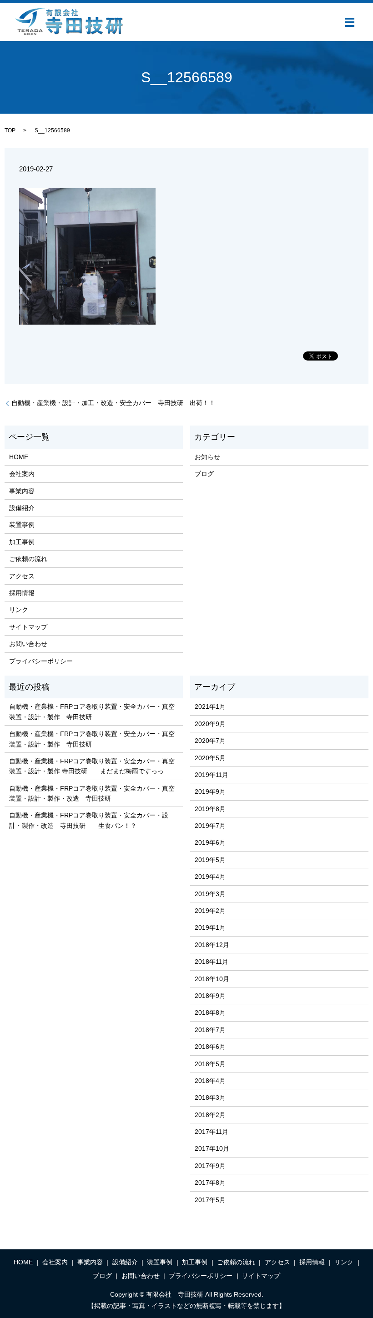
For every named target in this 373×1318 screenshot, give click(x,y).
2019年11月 (211, 774)
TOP (10, 130)
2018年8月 (210, 1012)
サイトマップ (28, 627)
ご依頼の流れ (28, 558)
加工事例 (22, 542)
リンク (18, 609)
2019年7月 (210, 825)
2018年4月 (210, 1080)
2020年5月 (210, 758)
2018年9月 (210, 995)
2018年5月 (210, 1063)
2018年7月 (210, 1029)
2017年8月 (210, 1182)
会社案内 (22, 473)
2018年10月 (212, 978)
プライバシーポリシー (41, 661)
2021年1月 (210, 706)
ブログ (204, 473)
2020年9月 (210, 723)
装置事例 (22, 524)
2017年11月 (211, 1131)
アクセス (22, 576)
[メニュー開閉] (349, 22)
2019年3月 (210, 893)
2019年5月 (210, 859)
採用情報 (22, 592)
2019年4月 (210, 876)
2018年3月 (210, 1097)
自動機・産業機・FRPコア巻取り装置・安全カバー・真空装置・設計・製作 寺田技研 (92, 711)
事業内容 (22, 491)
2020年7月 (210, 740)
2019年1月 (210, 927)
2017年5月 (210, 1199)
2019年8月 (210, 808)
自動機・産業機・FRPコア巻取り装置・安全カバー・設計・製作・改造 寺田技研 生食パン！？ (88, 820)
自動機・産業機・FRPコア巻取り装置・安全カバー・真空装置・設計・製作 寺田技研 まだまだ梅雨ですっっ (92, 766)
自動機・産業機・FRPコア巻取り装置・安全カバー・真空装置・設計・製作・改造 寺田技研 (92, 793)
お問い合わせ (28, 643)
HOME (18, 457)
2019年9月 (210, 791)
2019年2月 (210, 910)
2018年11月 (211, 961)
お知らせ (207, 457)
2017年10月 (212, 1148)
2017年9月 (210, 1165)
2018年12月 (212, 944)
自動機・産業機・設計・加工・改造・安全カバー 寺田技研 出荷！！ (113, 402)
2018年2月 (210, 1114)
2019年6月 (210, 842)
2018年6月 (210, 1046)
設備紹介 (22, 507)
